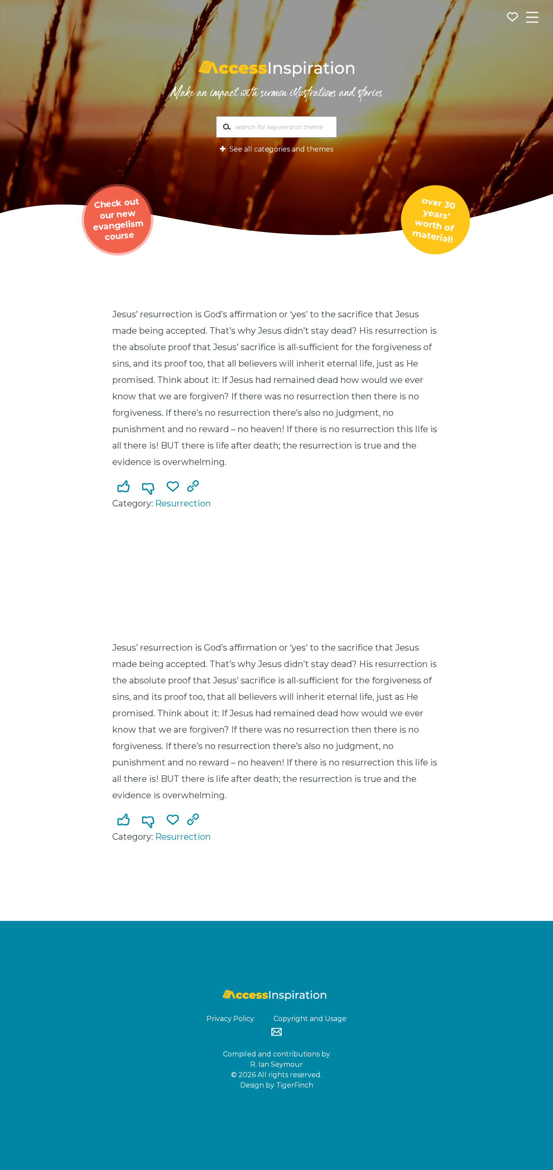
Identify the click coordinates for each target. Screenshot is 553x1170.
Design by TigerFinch (276, 1085)
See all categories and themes (280, 149)
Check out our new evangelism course (118, 219)
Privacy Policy (230, 1019)
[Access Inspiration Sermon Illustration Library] (276, 68)
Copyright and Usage (309, 1019)
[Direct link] (194, 487)
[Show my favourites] (513, 18)
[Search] (226, 128)
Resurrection (183, 503)
